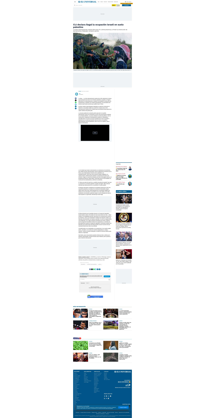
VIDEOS (101, 1)
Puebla (105, 375)
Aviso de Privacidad (110, 412)
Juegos (95, 387)
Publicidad (104, 412)
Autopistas (86, 379)
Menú (75, 403)
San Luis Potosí (107, 379)
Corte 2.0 (75, 374)
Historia (116, 412)
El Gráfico (96, 382)
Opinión (118, 164)
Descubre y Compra (98, 373)
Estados (75, 387)
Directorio (77, 412)
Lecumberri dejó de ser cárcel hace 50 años (121, 170)
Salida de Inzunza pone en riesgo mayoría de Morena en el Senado (121, 177)
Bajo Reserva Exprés (120, 173)
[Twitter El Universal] (108, 396)
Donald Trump (76, 384)
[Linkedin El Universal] (108, 398)
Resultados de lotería (97, 392)
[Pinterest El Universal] (106, 398)
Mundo (79, 91)
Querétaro (106, 378)
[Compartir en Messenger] (76, 104)
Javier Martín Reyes (120, 182)
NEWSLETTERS (110, 1)
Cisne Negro (86, 382)
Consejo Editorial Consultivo (85, 412)
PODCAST (105, 1)
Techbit (75, 402)
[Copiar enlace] (76, 106)
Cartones (75, 391)
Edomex (105, 373)
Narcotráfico (76, 388)
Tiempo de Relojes (87, 380)
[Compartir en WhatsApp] (76, 102)
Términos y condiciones (100, 413)
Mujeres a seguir (77, 375)
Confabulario (76, 397)
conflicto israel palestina (92, 264)
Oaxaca (105, 374)
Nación (75, 373)
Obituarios (96, 378)
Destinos (85, 378)
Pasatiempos (96, 388)
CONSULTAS (116, 1)
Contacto (107, 413)
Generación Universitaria (96, 380)
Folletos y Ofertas (97, 374)
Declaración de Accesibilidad (124, 412)
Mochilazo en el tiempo (121, 166)
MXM (98, 1)
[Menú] (75, 2)
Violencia (99, 412)
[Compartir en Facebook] (76, 98)
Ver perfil (81, 94)
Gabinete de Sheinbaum (76, 381)
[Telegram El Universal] (104, 396)
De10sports (96, 383)
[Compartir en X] (76, 100)
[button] (126, 5)
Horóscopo (96, 389)
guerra (100, 264)
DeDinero (96, 384)
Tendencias (76, 398)
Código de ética (94, 412)
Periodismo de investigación (76, 378)
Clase (85, 373)
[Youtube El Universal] (110, 396)
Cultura (75, 396)
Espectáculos (76, 394)
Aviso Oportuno (97, 375)
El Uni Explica (76, 379)
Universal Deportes (77, 393)
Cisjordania (83, 264)
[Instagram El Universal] (104, 398)
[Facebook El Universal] (106, 396)
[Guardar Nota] (76, 108)
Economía (76, 392)
